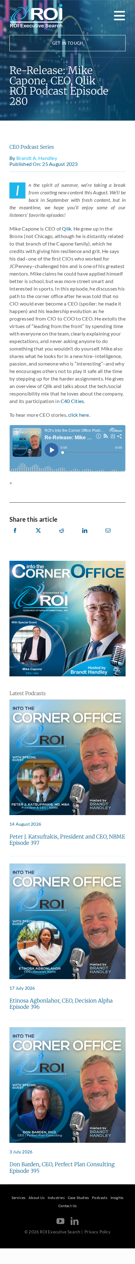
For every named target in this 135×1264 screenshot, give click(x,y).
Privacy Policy (97, 1231)
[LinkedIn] (84, 537)
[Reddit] (61, 537)
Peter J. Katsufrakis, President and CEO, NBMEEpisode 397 (67, 839)
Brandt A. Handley (36, 158)
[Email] (108, 537)
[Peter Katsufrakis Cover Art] (67, 702)
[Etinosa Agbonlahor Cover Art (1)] (67, 866)
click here (78, 415)
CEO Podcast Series (31, 147)
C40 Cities (72, 401)
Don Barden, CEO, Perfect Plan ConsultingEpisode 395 (62, 1167)
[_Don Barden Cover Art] (67, 1030)
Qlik (66, 228)
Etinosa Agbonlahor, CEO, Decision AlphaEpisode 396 (61, 1003)
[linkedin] (74, 1221)
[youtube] (60, 1221)
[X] (38, 537)
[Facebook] (15, 537)
